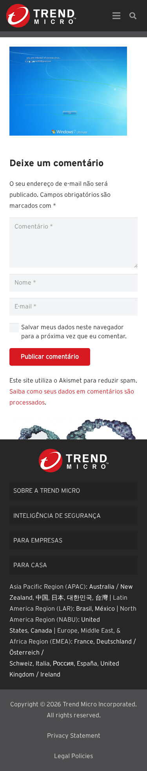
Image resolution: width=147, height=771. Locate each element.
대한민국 (79, 598)
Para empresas (37, 540)
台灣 (101, 598)
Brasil (84, 609)
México (105, 609)
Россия (63, 663)
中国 (42, 598)
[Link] (41, 15)
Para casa (30, 565)
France (83, 642)
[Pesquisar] (133, 15)
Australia (101, 587)
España (87, 663)
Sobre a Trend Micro (46, 491)
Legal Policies (73, 756)
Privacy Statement (73, 736)
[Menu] (116, 15)
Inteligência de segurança (57, 516)
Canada (41, 631)
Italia (43, 663)
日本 (57, 598)
